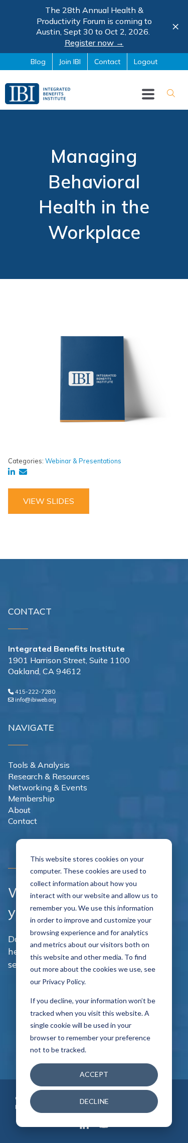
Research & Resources (49, 776)
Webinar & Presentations (83, 461)
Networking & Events (47, 787)
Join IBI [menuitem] (70, 61)
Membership (31, 798)
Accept (94, 1074)
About (19, 810)
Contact (22, 821)
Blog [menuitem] (38, 61)
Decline (94, 1101)
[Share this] (13, 472)
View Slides (48, 501)
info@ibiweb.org (35, 699)
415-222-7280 (35, 691)
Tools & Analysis (39, 765)
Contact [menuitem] (107, 61)
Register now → (94, 43)
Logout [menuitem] (145, 61)
